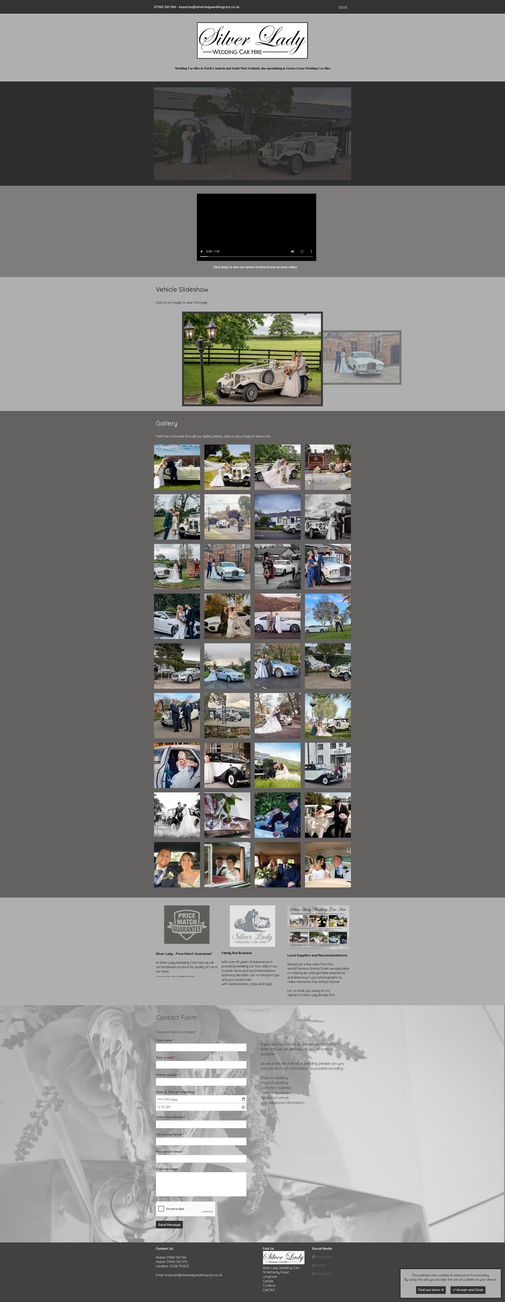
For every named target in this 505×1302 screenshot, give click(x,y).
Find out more (429, 1290)
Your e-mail (166, 1057)
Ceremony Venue (170, 1134)
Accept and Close (469, 1290)
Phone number (168, 1075)
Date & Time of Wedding (176, 1092)
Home (343, 7)
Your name (165, 1040)
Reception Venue (170, 1151)
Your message (167, 1169)
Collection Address (171, 1117)
